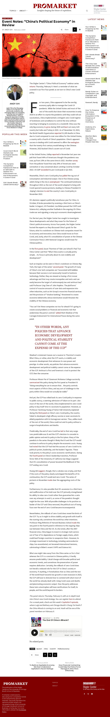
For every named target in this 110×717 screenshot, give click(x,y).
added (58, 313)
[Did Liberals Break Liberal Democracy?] (23, 184)
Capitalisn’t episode (70, 602)
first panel (39, 248)
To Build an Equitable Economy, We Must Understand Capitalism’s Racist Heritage (42, 667)
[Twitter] (50, 655)
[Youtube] (92, 694)
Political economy (63, 649)
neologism (75, 142)
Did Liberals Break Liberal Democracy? (11, 184)
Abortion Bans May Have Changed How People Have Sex (92, 139)
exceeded (45, 169)
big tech (39, 649)
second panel (58, 267)
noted (35, 446)
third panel (42, 413)
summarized (35, 382)
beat (66, 127)
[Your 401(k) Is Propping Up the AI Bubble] (23, 143)
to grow (47, 127)
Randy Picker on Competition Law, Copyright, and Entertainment (92, 94)
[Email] (55, 655)
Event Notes (7, 18)
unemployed (55, 182)
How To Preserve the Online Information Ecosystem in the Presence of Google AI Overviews (92, 116)
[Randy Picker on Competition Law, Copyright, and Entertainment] (104, 93)
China (46, 649)
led (62, 431)
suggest (41, 471)
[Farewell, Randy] (104, 104)
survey (75, 160)
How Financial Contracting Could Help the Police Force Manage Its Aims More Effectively (69, 667)
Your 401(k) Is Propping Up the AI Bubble (11, 144)
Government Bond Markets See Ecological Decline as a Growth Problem (10, 155)
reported (58, 133)
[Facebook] (75, 29)
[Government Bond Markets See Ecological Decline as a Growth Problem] (23, 152)
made (49, 480)
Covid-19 (52, 649)
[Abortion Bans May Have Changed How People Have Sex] (104, 137)
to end (46, 191)
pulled (65, 175)
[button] (87, 10)
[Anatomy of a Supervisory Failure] (104, 128)
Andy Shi (9, 30)
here (71, 599)
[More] (80, 29)
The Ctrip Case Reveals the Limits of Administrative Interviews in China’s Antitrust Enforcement (92, 68)
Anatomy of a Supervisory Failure (90, 129)
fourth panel (38, 455)
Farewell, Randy (91, 102)
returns (32, 86)
